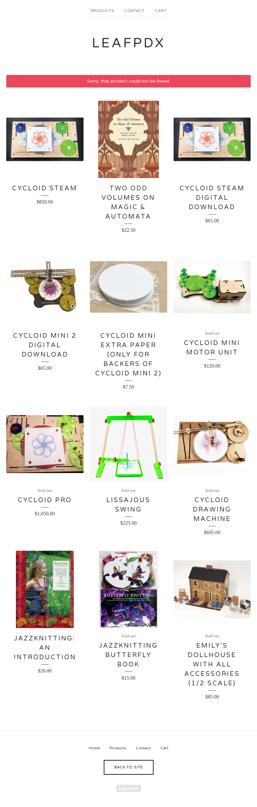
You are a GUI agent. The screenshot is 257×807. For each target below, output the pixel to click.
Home (94, 748)
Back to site (128, 767)
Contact (134, 10)
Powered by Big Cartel (128, 788)
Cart (160, 10)
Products (102, 10)
